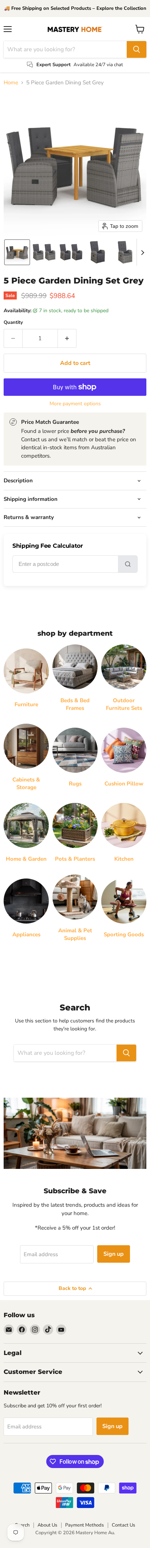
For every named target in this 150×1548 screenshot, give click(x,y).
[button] (17, 252)
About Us (47, 1525)
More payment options (75, 404)
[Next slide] (142, 252)
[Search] (136, 49)
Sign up (113, 1254)
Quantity (13, 322)
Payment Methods (84, 1525)
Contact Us (123, 1525)
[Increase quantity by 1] (67, 338)
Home (11, 83)
